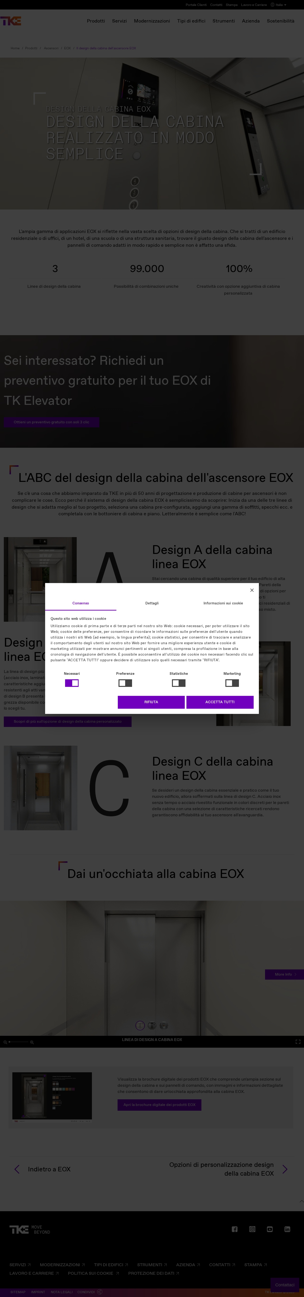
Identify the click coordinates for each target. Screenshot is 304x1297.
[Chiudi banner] (252, 590)
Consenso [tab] (80, 603)
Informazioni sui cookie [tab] (223, 603)
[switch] (125, 683)
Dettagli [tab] (152, 603)
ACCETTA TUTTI (219, 702)
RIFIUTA (151, 702)
